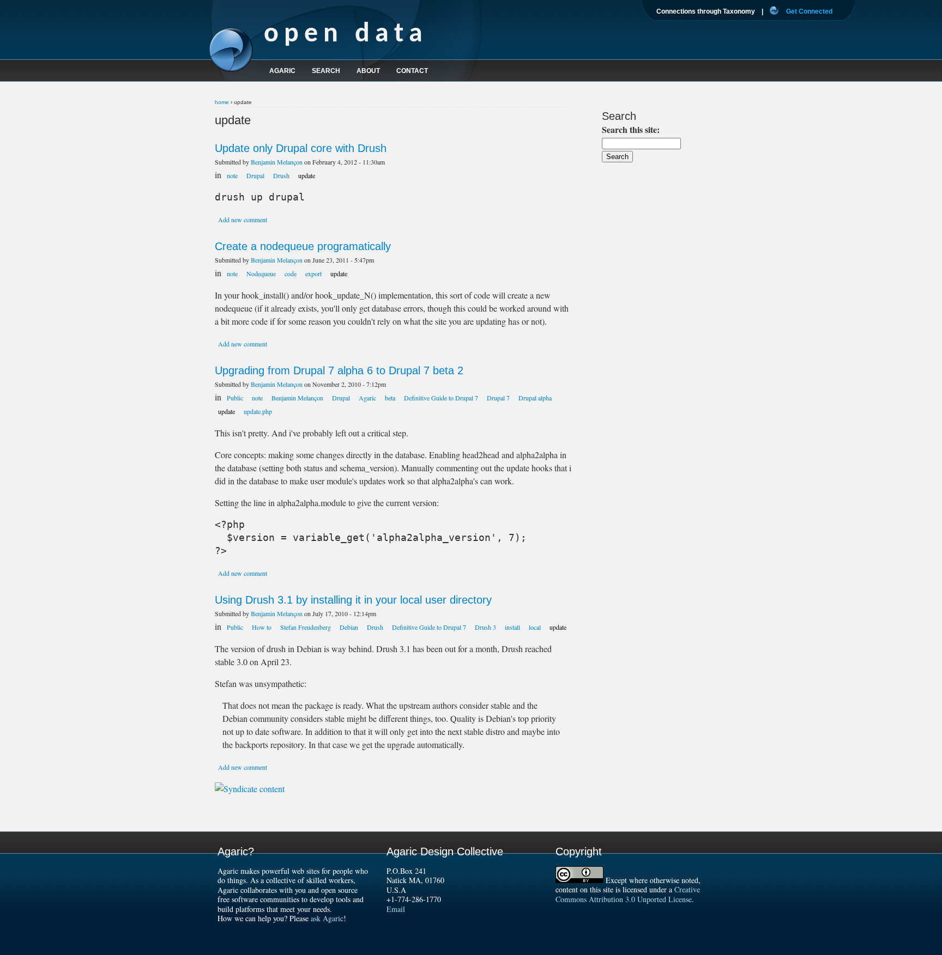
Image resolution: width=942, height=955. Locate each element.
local (535, 627)
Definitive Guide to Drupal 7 (441, 397)
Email (396, 909)
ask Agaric (327, 918)
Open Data (346, 34)
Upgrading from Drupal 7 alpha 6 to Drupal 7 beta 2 (339, 370)
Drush (281, 175)
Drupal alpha (535, 397)
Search (326, 71)
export (313, 273)
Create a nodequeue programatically (303, 246)
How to (261, 627)
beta (390, 397)
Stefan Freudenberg (305, 627)
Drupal (255, 175)
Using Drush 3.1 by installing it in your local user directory (353, 600)
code (291, 273)
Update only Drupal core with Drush (301, 148)
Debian (349, 627)
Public (235, 397)
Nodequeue (261, 273)
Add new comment (242, 219)
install (512, 627)
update (306, 175)
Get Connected (809, 11)
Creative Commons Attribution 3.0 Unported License (627, 894)
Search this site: (631, 129)
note (232, 175)
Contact (412, 71)
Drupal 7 (498, 397)
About (368, 71)
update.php (258, 411)
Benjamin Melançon (277, 161)
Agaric (367, 397)
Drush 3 (485, 627)
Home (222, 102)
